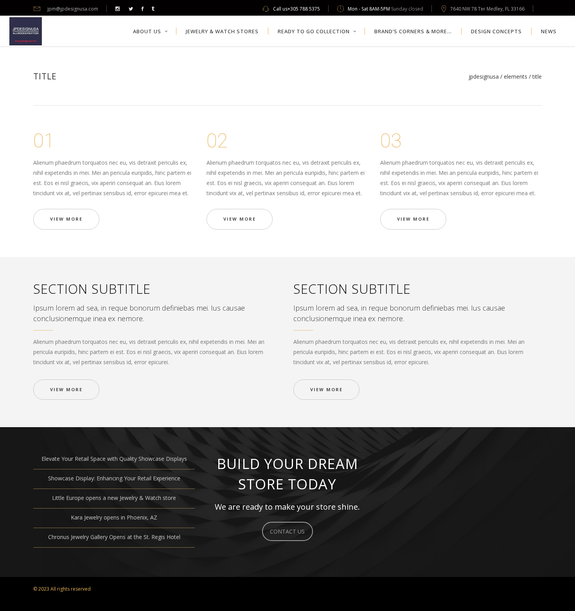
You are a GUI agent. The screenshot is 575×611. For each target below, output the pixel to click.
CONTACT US (287, 531)
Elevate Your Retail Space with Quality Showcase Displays (114, 458)
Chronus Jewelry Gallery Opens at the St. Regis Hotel (114, 537)
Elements (515, 76)
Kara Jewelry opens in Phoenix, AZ (114, 517)
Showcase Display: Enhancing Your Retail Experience (114, 478)
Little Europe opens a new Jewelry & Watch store (114, 497)
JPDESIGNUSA (484, 76)
